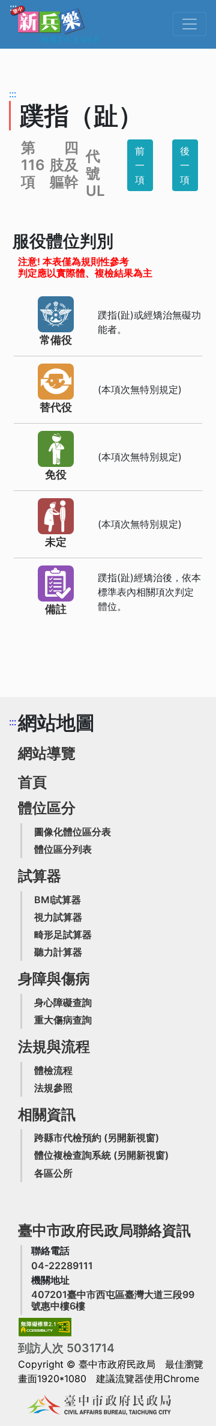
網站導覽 (47, 753)
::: (13, 7)
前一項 (140, 165)
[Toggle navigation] (189, 24)
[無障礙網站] (45, 1327)
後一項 (185, 165)
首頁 (32, 782)
